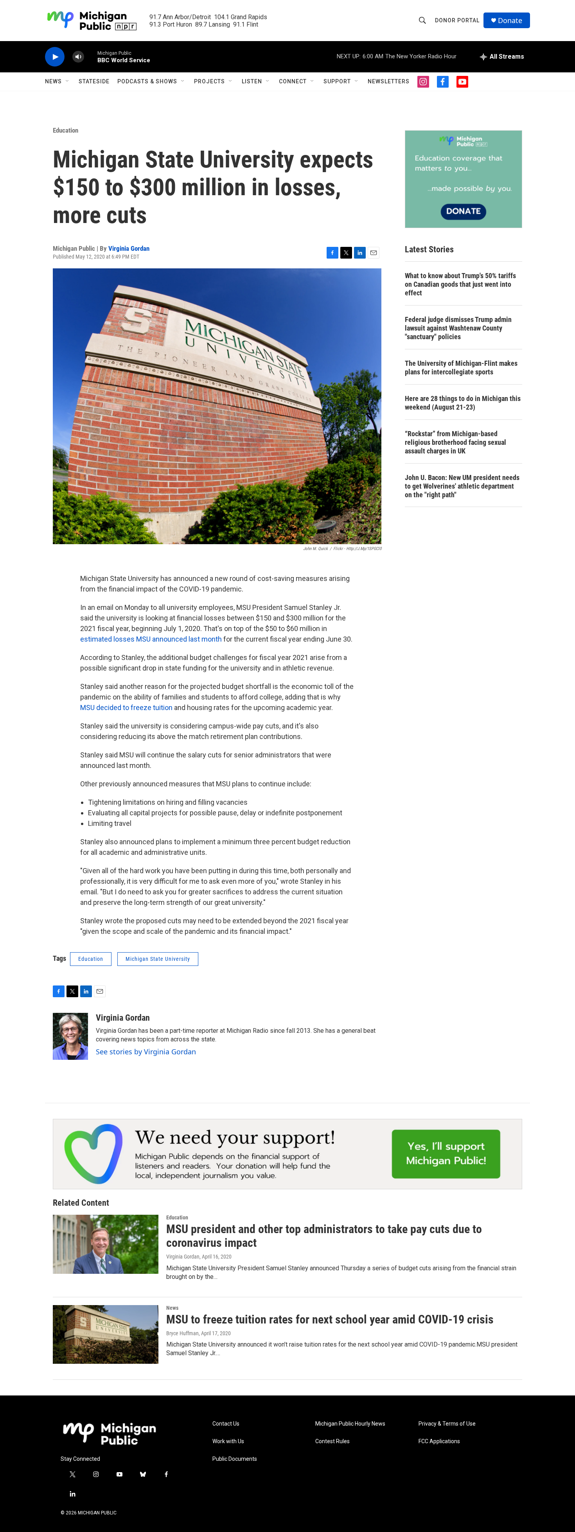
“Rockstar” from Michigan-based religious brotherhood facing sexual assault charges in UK (455, 442)
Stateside (94, 81)
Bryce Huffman (182, 1333)
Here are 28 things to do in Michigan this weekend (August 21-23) (463, 402)
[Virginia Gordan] (70, 1036)
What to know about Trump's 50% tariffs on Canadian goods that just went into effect (460, 284)
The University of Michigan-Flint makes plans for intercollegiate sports (461, 367)
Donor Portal (457, 20)
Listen (252, 81)
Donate (510, 20)
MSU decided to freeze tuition (126, 707)
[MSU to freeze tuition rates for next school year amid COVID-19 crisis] (105, 1334)
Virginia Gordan (128, 248)
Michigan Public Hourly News (350, 1424)
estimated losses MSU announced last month (151, 639)
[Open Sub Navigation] (68, 81)
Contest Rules (332, 1441)
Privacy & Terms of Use (447, 1424)
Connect (293, 81)
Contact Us (225, 1424)
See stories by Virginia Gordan (146, 1051)
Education (65, 130)
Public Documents (234, 1459)
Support (337, 81)
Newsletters (389, 81)
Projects (209, 81)
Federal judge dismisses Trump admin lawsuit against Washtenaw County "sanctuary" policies (458, 328)
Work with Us (228, 1441)
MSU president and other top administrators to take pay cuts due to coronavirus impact (324, 1236)
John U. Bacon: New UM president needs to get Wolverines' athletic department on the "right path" (462, 486)
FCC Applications (439, 1441)
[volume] (78, 57)
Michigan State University (158, 959)
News (53, 81)
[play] (55, 56)
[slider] (91, 56)
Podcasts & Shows (147, 81)
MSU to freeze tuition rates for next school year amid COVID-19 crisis (330, 1319)
